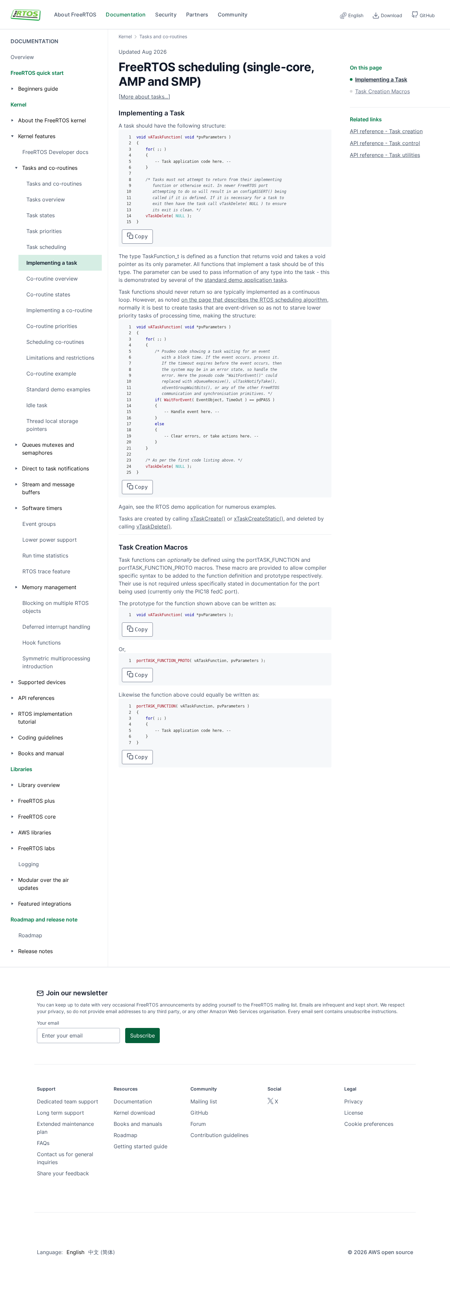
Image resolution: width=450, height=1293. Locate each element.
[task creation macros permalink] (115, 547)
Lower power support (49, 539)
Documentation (126, 14)
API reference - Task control (385, 143)
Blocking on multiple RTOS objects (55, 607)
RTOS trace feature (46, 571)
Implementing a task (51, 262)
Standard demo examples (58, 389)
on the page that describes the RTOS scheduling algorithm (254, 299)
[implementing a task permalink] (115, 113)
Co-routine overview (52, 278)
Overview (22, 57)
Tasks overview (45, 199)
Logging (28, 864)
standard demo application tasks (246, 280)
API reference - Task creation (386, 131)
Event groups (39, 524)
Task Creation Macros (382, 91)
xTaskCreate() (207, 518)
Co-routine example (51, 373)
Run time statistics (45, 555)
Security (165, 14)
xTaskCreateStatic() (258, 518)
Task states (40, 215)
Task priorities (44, 231)
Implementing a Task (381, 79)
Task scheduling (46, 247)
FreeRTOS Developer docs (55, 152)
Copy (141, 236)
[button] (423, 14)
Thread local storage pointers (52, 425)
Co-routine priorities (51, 326)
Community (233, 14)
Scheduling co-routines (55, 342)
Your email (48, 1023)
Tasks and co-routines (54, 183)
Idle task (36, 405)
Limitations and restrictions (60, 357)
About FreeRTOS (75, 14)
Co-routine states (48, 294)
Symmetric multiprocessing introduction (56, 662)
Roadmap (30, 935)
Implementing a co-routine (59, 310)
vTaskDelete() (153, 526)
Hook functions (41, 642)
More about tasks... (144, 96)
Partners (197, 14)
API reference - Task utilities (385, 155)
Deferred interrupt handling (56, 626)
